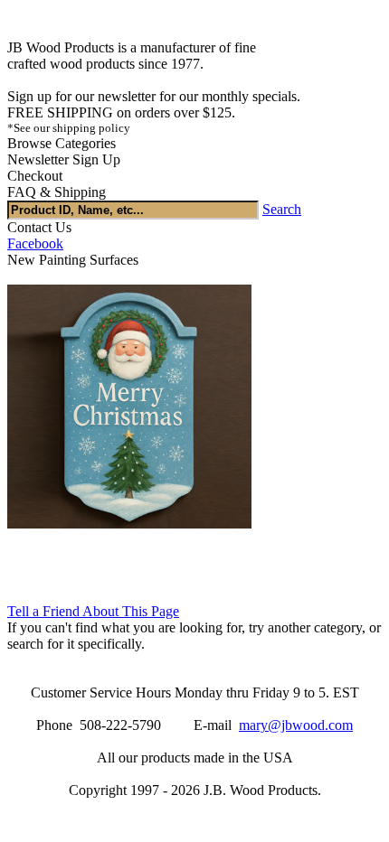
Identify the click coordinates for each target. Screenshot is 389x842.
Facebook (35, 243)
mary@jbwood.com (296, 725)
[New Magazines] (129, 523)
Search (281, 209)
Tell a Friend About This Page (93, 611)
